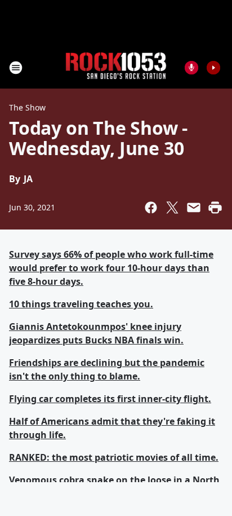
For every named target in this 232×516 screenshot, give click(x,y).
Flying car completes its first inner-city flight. (110, 398)
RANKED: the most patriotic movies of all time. (113, 457)
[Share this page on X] (172, 207)
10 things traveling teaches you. (81, 304)
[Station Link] (116, 67)
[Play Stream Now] (213, 67)
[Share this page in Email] (194, 207)
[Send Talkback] (191, 67)
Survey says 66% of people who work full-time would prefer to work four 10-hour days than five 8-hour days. (111, 268)
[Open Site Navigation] (16, 67)
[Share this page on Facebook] (151, 207)
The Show (27, 107)
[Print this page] (215, 207)
